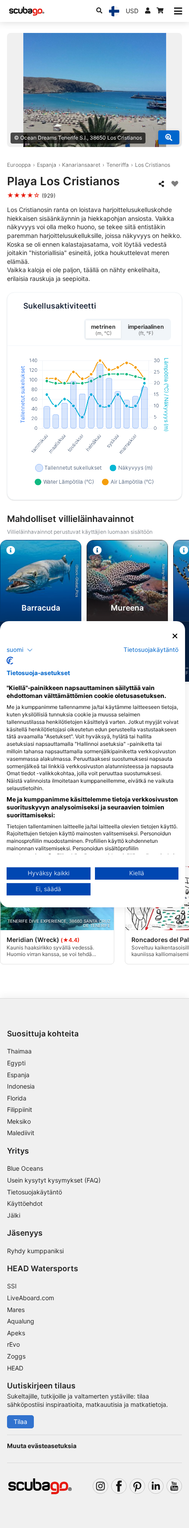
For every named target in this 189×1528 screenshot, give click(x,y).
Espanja (46, 165)
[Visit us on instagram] (100, 1486)
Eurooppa (19, 165)
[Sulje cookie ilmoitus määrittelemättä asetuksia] (175, 636)
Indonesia (21, 1086)
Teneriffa (117, 165)
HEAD (15, 1368)
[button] (20, 650)
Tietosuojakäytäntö (34, 1192)
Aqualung (20, 1321)
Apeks (16, 1333)
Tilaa (20, 1421)
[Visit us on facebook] (119, 1486)
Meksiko (19, 1121)
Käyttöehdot (25, 1203)
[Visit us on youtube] (174, 1486)
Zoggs (16, 1356)
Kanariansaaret (81, 165)
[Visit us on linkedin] (156, 1486)
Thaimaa (19, 1051)
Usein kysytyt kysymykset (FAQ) (54, 1180)
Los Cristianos (152, 165)
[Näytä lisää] (168, 137)
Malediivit (20, 1132)
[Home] (26, 11)
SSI (12, 1286)
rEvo (13, 1344)
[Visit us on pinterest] (137, 1486)
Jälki (13, 1215)
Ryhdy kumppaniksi (35, 1251)
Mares (16, 1309)
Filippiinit (19, 1109)
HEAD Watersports (42, 1268)
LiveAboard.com (30, 1297)
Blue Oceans (25, 1168)
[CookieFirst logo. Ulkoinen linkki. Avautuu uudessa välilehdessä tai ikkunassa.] (10, 661)
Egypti (16, 1063)
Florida (16, 1098)
